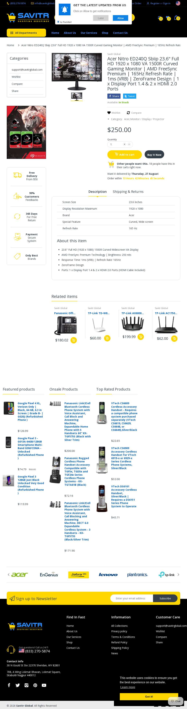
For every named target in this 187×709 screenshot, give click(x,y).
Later (101, 18)
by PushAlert (66, 21)
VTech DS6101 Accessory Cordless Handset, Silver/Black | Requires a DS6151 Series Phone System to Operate (124, 496)
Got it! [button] (149, 696)
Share (15, 91)
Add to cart (126, 154)
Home (10, 45)
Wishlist (16, 76)
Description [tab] (97, 191)
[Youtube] (44, 686)
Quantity (112, 139)
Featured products (19, 389)
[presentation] (175, 297)
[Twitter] (18, 686)
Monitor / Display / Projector (147, 119)
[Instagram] (26, 686)
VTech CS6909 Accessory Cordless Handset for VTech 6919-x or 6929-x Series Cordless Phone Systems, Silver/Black (124, 458)
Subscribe (165, 598)
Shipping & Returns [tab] (128, 191)
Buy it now (154, 155)
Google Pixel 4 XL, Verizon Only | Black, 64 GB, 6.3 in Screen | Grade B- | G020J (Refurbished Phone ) (30, 412)
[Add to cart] (73, 340)
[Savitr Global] (28, 17)
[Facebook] (9, 686)
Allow (120, 18)
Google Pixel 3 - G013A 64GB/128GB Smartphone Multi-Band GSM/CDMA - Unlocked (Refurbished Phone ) (31, 448)
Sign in (166, 3)
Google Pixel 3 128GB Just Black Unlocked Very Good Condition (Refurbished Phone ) (31, 485)
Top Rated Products (113, 389)
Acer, (127, 119)
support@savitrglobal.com (27, 69)
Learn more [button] (127, 687)
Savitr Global (114, 54)
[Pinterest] (35, 686)
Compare (17, 84)
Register (155, 3)
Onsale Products (63, 389)
